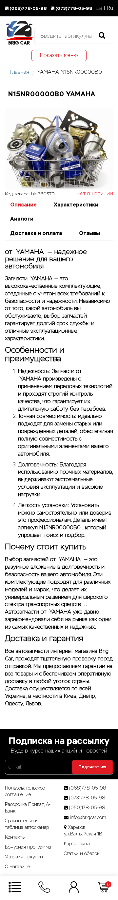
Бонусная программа (28, 847)
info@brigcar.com (88, 817)
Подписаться (92, 767)
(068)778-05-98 (29, 8)
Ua (99, 8)
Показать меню (59, 55)
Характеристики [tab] (76, 204)
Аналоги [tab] (21, 218)
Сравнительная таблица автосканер (27, 824)
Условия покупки (24, 856)
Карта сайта (77, 843)
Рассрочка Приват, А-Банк (28, 807)
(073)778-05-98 (73, 8)
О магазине (17, 866)
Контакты (15, 837)
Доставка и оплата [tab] (36, 233)
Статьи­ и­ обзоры (82, 853)
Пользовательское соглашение (25, 791)
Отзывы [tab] (89, 233)
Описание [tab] (23, 204)
